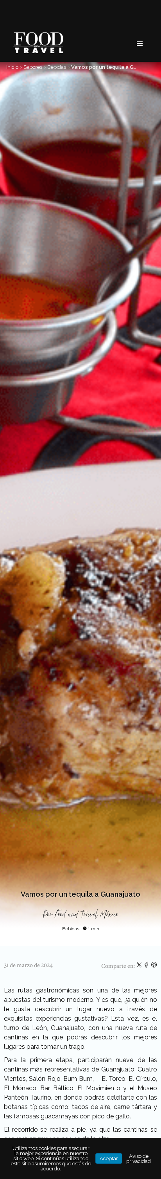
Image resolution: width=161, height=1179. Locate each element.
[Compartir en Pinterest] (154, 966)
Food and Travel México (86, 914)
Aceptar (109, 1158)
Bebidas (56, 67)
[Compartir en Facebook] (147, 966)
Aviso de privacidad (138, 1158)
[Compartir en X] (139, 966)
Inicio (12, 67)
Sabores (32, 67)
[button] (140, 44)
